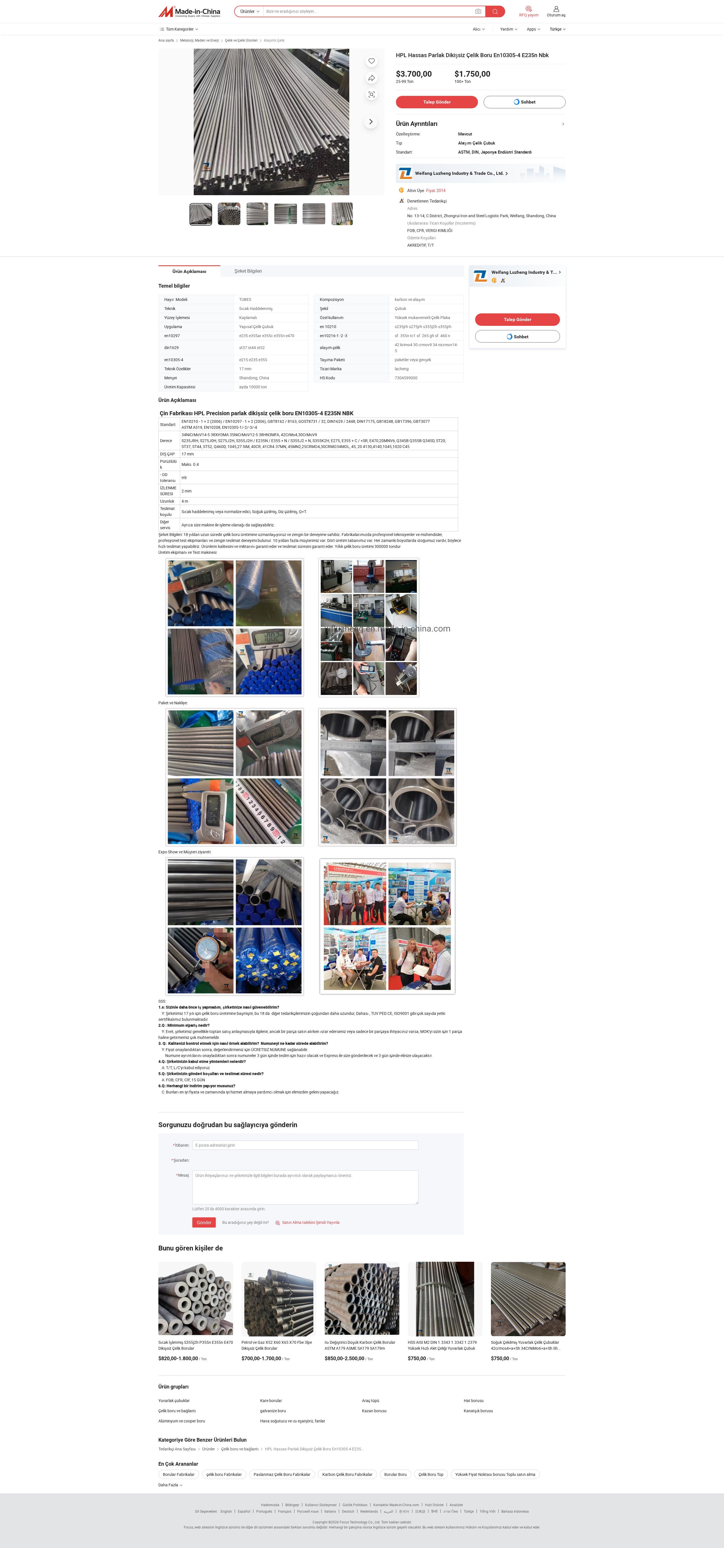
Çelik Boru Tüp (431, 1474)
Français (284, 1511)
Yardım (506, 29)
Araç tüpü (370, 1400)
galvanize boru (273, 1410)
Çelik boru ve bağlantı (177, 1410)
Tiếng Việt (487, 1511)
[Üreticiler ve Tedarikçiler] (189, 12)
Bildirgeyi (292, 1504)
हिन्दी (434, 1511)
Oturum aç (556, 15)
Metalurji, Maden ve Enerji (199, 40)
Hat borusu (474, 1400)
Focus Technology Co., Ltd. (360, 1522)
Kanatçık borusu (478, 1410)
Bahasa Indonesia (515, 1511)
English (226, 1511)
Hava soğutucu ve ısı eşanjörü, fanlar (292, 1421)
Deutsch (348, 1511)
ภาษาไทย (450, 1511)
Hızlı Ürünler (434, 1504)
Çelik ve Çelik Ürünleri (241, 40)
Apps (531, 29)
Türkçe (469, 1511)
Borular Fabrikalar (179, 1474)
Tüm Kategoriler (180, 29)
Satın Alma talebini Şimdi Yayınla (307, 1222)
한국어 (404, 1511)
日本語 (420, 1511)
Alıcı (476, 29)
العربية (388, 1511)
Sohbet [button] (528, 102)
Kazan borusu (374, 1410)
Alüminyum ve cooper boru (181, 1421)
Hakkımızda (270, 1504)
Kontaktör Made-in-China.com (396, 1504)
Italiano (330, 1511)
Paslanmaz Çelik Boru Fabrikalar (282, 1474)
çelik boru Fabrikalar (224, 1474)
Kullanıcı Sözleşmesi (321, 1504)
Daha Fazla (168, 1484)
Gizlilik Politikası (354, 1504)
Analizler (456, 1504)
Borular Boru (395, 1474)
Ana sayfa (166, 40)
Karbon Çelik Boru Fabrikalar (347, 1474)
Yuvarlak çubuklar (174, 1400)
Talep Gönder (437, 102)
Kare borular (271, 1400)
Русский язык (307, 1511)
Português (264, 1511)
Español (244, 1511)
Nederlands (369, 1511)
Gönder (204, 1222)
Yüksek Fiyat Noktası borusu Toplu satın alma (495, 1474)
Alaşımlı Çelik (274, 40)
